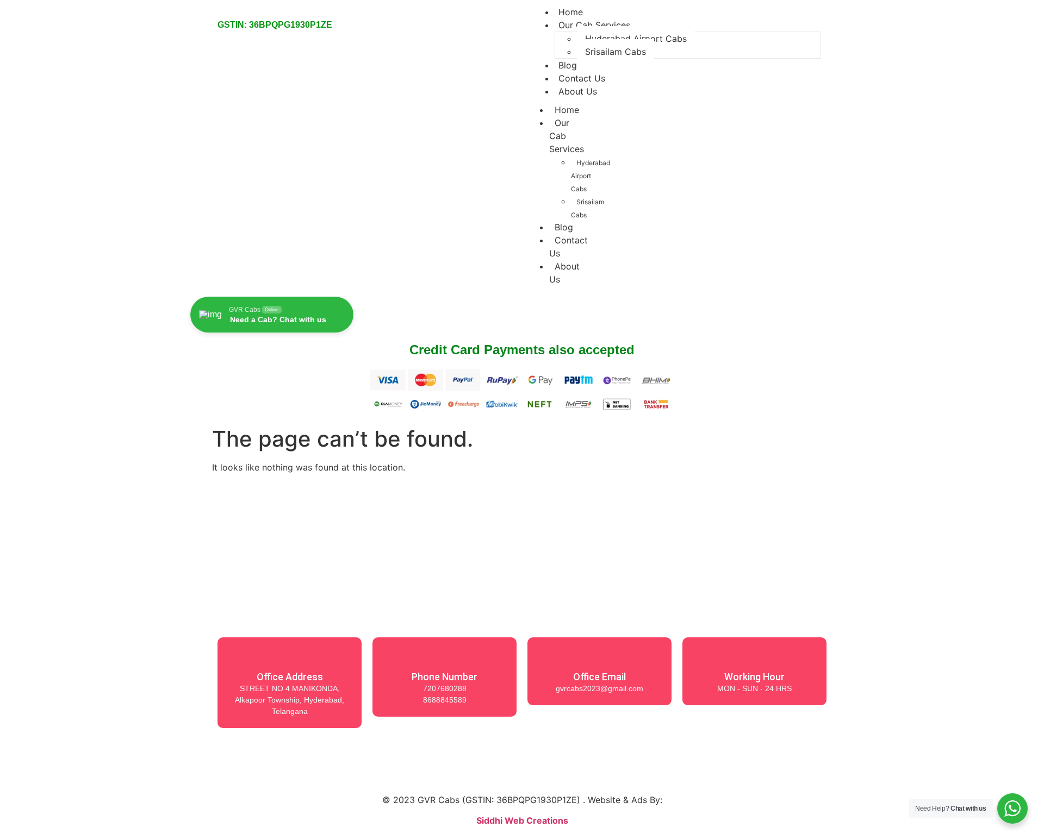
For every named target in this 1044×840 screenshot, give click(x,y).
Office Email (599, 676)
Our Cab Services (594, 25)
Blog (564, 227)
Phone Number (444, 676)
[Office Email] (600, 655)
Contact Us (568, 247)
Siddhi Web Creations (522, 820)
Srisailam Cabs (615, 51)
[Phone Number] (445, 655)
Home (567, 109)
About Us (577, 91)
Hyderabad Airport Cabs (636, 38)
